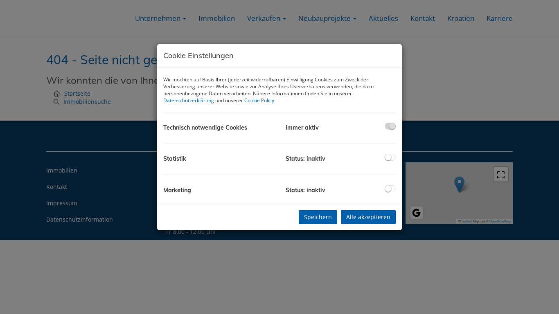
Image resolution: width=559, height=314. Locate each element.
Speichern (318, 217)
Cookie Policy (259, 100)
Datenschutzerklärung (188, 100)
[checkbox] (390, 126)
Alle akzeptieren (368, 217)
